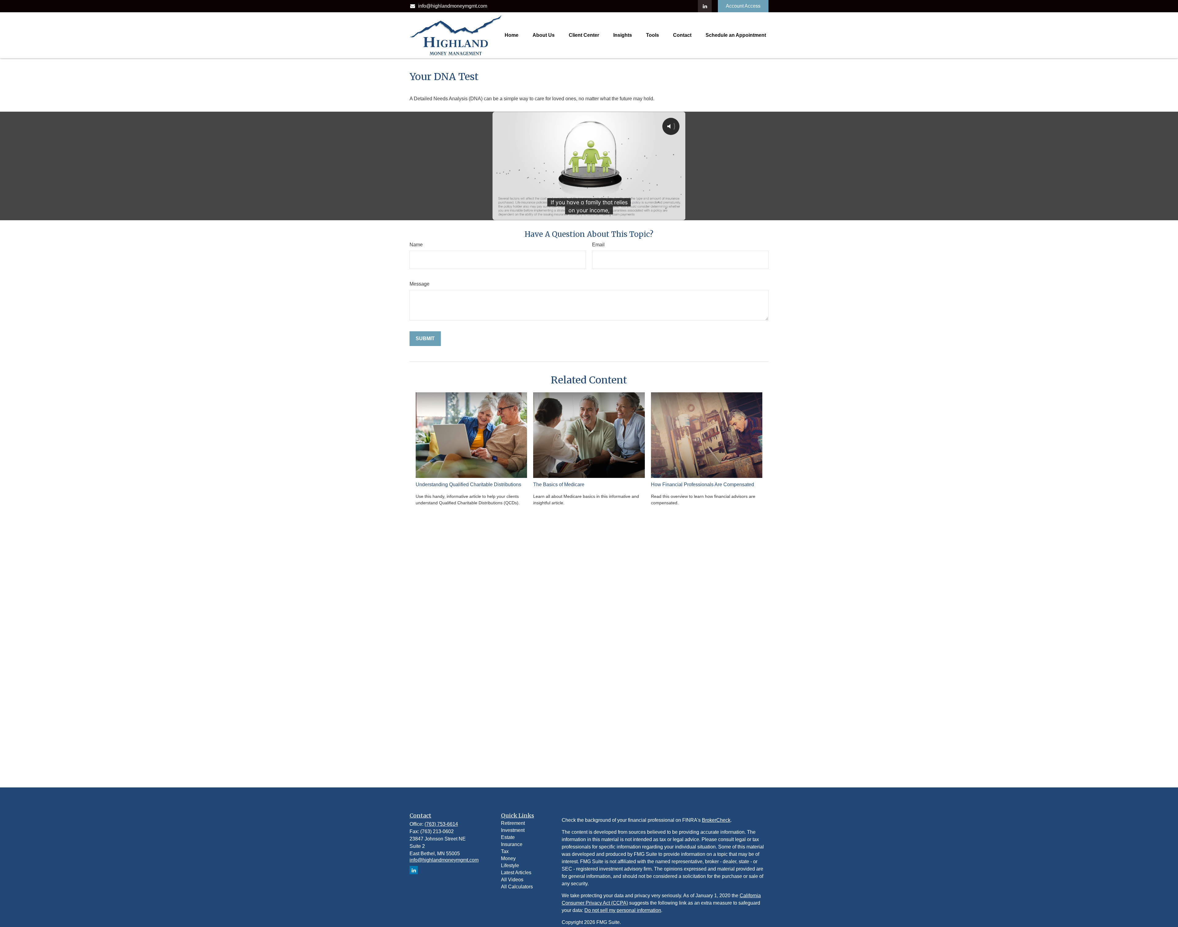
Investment (513, 830)
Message (419, 284)
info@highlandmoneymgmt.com (452, 6)
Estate (508, 837)
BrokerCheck (716, 820)
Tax (505, 851)
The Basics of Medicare (558, 484)
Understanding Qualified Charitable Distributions (468, 484)
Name (416, 244)
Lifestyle (510, 865)
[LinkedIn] (705, 6)
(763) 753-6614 (441, 824)
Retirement (513, 823)
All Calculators (517, 886)
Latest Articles (516, 872)
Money (508, 858)
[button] (511, 35)
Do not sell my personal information (622, 910)
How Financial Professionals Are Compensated (702, 484)
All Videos (512, 879)
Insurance (511, 844)
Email (598, 244)
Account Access (743, 6)
